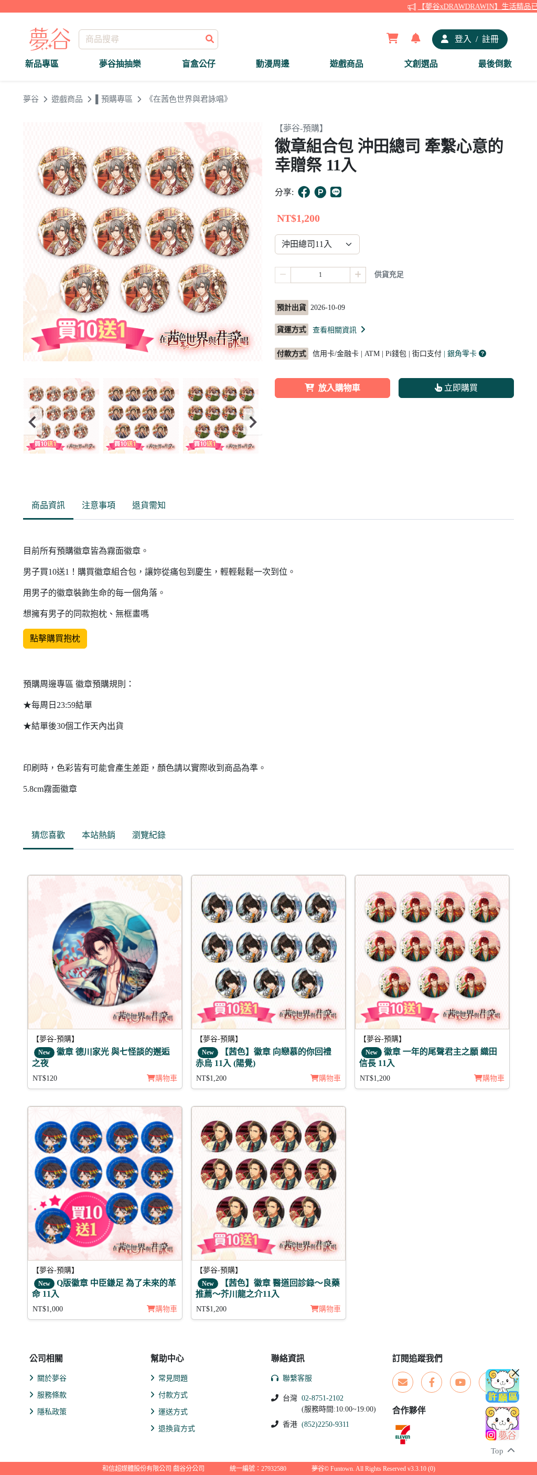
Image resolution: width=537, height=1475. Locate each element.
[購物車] (392, 39)
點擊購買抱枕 (55, 638)
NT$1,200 (211, 1078)
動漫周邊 (272, 63)
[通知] (416, 39)
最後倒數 (495, 63)
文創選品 (421, 63)
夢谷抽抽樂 (120, 63)
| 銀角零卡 (461, 354)
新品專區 (42, 63)
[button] (339, 330)
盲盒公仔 (199, 63)
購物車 (166, 1078)
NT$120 (45, 1078)
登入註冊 (476, 39)
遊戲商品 (346, 63)
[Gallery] (142, 422)
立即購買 (460, 387)
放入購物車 (339, 387)
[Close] (515, 1373)
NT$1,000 (48, 1309)
